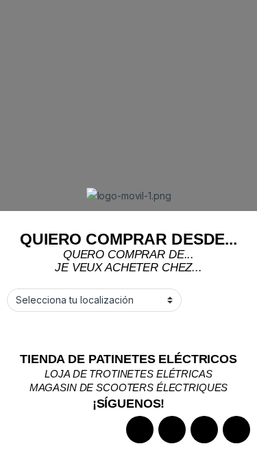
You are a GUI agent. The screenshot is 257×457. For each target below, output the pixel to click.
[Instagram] (172, 429)
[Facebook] (140, 429)
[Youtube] (236, 429)
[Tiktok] (204, 429)
